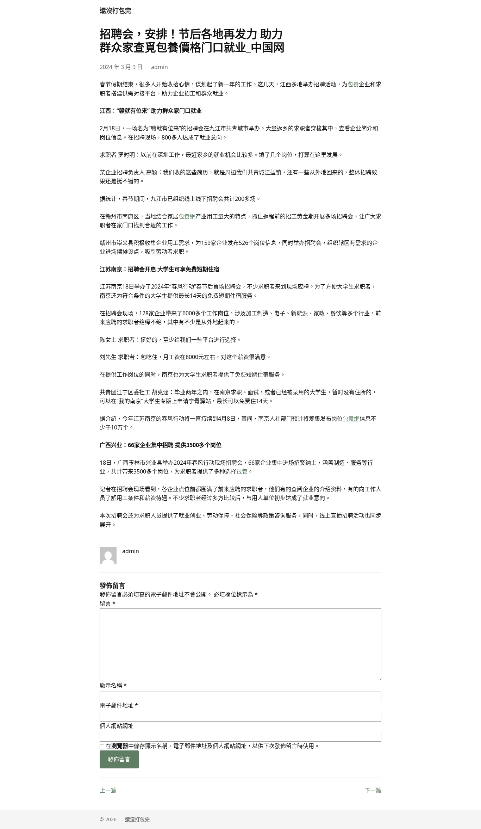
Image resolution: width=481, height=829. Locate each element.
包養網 (187, 216)
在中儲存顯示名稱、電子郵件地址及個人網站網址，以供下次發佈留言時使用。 (213, 746)
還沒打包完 (115, 10)
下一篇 (372, 790)
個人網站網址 (116, 726)
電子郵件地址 (119, 705)
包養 (353, 84)
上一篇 (108, 790)
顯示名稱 (113, 685)
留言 (107, 603)
